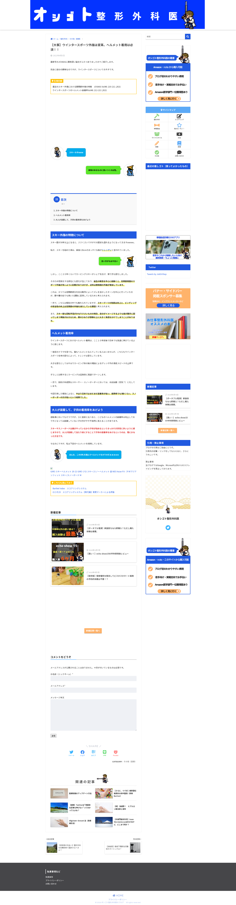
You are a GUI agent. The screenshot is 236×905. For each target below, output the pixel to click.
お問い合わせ (179, 156)
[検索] (188, 36)
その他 (157, 156)
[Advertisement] (94, 115)
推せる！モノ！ (179, 129)
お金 (179, 138)
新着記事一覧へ (93, 630)
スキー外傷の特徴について (67, 210)
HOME (119, 895)
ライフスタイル (157, 138)
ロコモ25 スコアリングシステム (67, 492)
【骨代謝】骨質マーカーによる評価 (98, 492)
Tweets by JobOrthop (157, 274)
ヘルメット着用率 (63, 215)
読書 (179, 147)
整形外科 (157, 119)
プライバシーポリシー (54, 880)
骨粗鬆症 (157, 129)
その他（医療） (130, 761)
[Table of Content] (63, 204)
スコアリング (179, 119)
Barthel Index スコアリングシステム (70, 488)
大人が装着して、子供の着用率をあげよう (73, 219)
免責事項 (49, 877)
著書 (156, 147)
